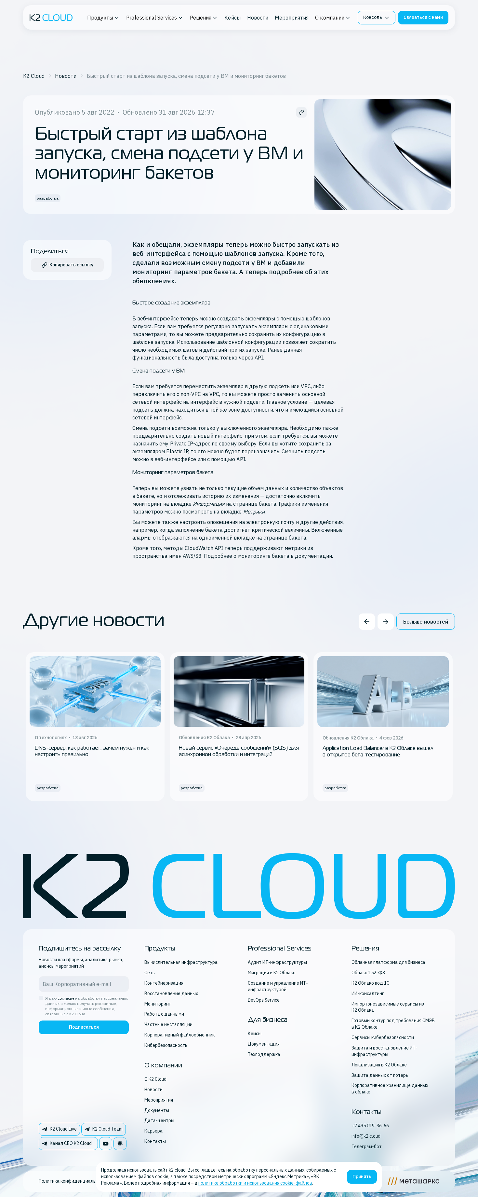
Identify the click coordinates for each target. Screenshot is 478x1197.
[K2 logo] (51, 17)
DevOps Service (264, 1000)
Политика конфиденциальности (73, 1181)
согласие (66, 998)
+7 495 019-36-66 (370, 1126)
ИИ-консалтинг (368, 993)
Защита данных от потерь (380, 1075)
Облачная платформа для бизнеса (388, 962)
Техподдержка (264, 1054)
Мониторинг (157, 1004)
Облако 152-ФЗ (368, 973)
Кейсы (232, 17)
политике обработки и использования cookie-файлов (255, 1183)
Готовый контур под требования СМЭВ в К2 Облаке (393, 1024)
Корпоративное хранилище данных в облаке (390, 1088)
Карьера (153, 1131)
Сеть (149, 973)
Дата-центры (159, 1120)
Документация (264, 1044)
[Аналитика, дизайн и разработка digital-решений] (413, 1181)
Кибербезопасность (165, 1045)
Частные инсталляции (168, 1024)
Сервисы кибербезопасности (383, 1037)
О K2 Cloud (155, 1079)
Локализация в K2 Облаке (379, 1065)
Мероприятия (292, 17)
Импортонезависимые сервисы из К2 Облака (388, 1007)
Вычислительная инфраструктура (181, 962)
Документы (156, 1110)
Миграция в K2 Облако (272, 973)
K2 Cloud (34, 76)
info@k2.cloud (366, 1136)
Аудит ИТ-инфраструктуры (277, 962)
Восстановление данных (171, 993)
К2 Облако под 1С (371, 983)
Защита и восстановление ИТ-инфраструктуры (385, 1051)
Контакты (155, 1141)
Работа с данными (164, 1014)
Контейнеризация (163, 983)
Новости (257, 17)
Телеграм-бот (367, 1146)
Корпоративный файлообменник (179, 1035)
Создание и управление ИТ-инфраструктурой (278, 986)
